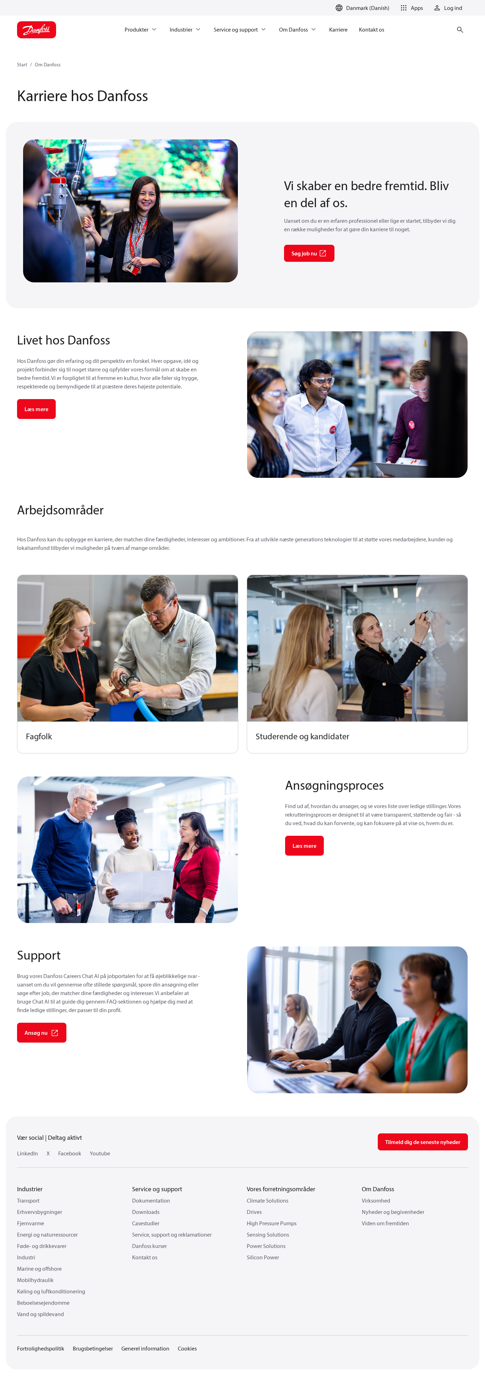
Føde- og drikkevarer (41, 1245)
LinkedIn (27, 1153)
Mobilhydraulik (35, 1279)
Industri (26, 1257)
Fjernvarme (30, 1223)
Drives (254, 1211)
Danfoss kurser (149, 1245)
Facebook (69, 1153)
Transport (28, 1200)
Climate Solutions (267, 1200)
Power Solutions (266, 1245)
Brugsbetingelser (93, 1348)
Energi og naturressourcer (47, 1234)
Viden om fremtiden (385, 1223)
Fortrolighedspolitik (40, 1348)
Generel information (145, 1348)
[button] (410, 7)
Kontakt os (144, 1257)
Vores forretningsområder (281, 1189)
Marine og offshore (39, 1268)
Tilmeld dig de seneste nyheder (423, 1141)
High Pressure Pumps (271, 1223)
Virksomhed (376, 1200)
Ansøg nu (36, 1032)
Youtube (100, 1153)
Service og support (157, 1189)
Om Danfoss (48, 64)
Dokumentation (151, 1200)
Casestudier (145, 1223)
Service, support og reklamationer (172, 1234)
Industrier (30, 1189)
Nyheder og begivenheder (393, 1211)
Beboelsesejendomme (43, 1302)
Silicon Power (263, 1257)
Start (22, 64)
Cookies (187, 1348)
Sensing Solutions (268, 1234)
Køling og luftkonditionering (51, 1291)
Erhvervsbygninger (39, 1211)
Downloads (145, 1211)
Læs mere (36, 409)
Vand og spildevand (40, 1314)
